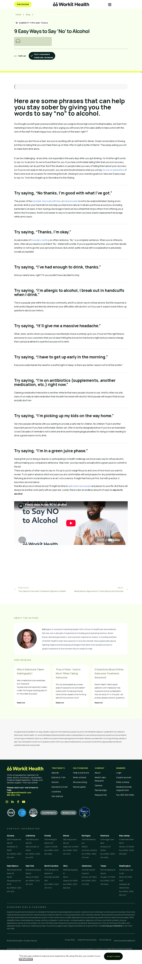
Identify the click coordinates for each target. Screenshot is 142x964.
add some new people (80, 486)
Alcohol (55, 782)
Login (118, 772)
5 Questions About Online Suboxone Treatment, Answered (109, 673)
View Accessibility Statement (124, 940)
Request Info (101, 795)
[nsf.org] (11, 813)
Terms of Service (105, 940)
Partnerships (101, 790)
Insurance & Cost (60, 787)
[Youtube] (23, 801)
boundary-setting (40, 240)
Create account (123, 777)
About (98, 772)
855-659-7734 (13, 795)
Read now (21, 703)
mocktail (36, 201)
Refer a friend (79, 777)
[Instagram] (7, 801)
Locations (56, 791)
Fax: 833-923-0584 (125, 795)
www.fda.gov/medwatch (112, 926)
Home (18, 14)
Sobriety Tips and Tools (33, 22)
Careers (98, 785)
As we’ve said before (113, 169)
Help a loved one (81, 772)
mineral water (71, 201)
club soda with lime (51, 201)
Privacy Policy (70, 940)
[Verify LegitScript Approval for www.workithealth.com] (84, 816)
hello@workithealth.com (19, 792)
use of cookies (25, 959)
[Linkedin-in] (12, 801)
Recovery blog (80, 782)
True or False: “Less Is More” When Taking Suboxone (68, 673)
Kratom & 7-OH (58, 777)
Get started (57, 796)
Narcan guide (79, 787)
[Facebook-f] (18, 801)
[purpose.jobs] (33, 813)
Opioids (55, 772)
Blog (28, 14)
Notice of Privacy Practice (87, 940)
